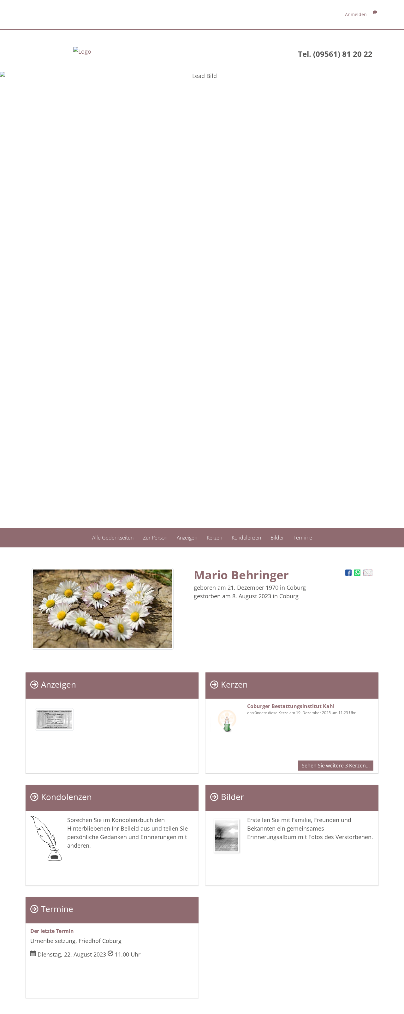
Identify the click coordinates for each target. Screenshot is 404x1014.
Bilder (277, 537)
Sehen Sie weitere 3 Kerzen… (336, 765)
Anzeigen (187, 537)
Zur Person (155, 537)
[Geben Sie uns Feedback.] (375, 14)
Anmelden (356, 14)
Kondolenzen (246, 537)
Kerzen (214, 537)
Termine (303, 537)
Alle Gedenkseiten (113, 537)
